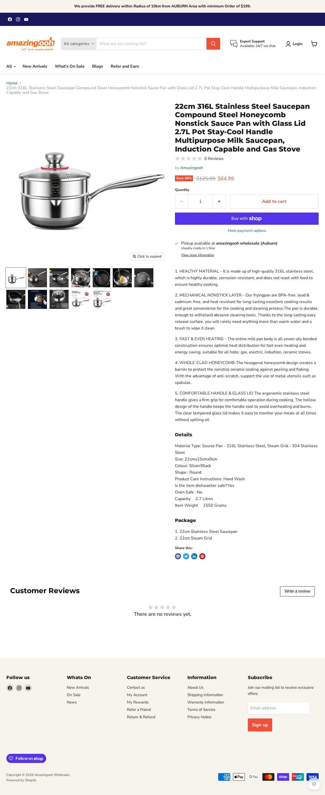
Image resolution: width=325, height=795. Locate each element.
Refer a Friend (139, 709)
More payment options (247, 231)
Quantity (182, 190)
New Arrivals (35, 66)
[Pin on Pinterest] (202, 556)
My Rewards (138, 702)
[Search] (213, 44)
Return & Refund (141, 716)
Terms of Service (201, 709)
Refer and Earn (125, 66)
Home (12, 83)
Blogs (97, 66)
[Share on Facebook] (178, 556)
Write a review (297, 591)
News (72, 702)
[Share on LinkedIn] (194, 556)
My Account (137, 694)
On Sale (73, 694)
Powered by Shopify (21, 780)
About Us (195, 687)
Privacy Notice (199, 716)
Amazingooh (191, 168)
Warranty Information (205, 702)
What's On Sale (70, 66)
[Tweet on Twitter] (186, 556)
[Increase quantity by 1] (219, 201)
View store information (197, 255)
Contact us (136, 687)
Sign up (260, 725)
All (9, 66)
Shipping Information (205, 694)
